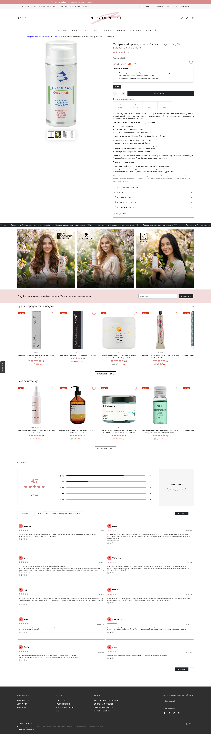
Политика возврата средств (25, 727)
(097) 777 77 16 (23, 700)
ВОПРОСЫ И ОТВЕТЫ (103, 704)
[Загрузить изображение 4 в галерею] (72, 134)
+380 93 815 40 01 (182, 6)
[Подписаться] (192, 701)
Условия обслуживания (65, 727)
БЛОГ (58, 711)
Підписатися (186, 296)
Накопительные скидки (46, 6)
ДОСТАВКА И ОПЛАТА (65, 707)
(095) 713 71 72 (23, 704)
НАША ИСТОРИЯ (63, 704)
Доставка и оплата (71, 6)
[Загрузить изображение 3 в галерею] (65, 134)
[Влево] (19, 2)
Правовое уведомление (26, 729)
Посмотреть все (105, 374)
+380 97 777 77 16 (146, 6)
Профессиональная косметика (38, 37)
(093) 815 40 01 (23, 707)
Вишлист (88, 6)
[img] (119, 52)
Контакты (27, 6)
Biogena (54, 37)
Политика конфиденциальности (46, 727)
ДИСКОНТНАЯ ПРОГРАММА (106, 700)
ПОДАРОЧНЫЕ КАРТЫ (103, 707)
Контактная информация (95, 727)
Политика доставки (80, 727)
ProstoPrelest (26, 724)
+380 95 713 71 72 (164, 6)
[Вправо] (192, 2)
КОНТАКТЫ (60, 700)
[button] (181, 18)
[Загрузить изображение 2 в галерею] (58, 134)
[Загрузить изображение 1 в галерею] (51, 134)
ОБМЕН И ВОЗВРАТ (102, 711)
